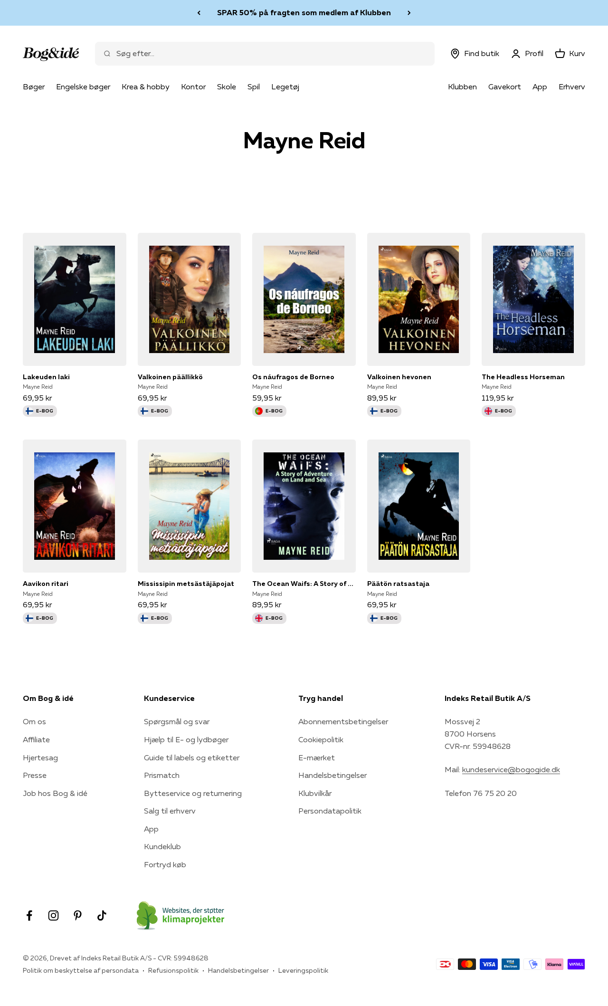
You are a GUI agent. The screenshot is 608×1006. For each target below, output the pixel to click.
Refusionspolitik (173, 970)
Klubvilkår (315, 793)
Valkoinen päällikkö (170, 377)
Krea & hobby (146, 86)
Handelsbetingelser (332, 775)
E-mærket (316, 757)
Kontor (193, 86)
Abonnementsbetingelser (343, 721)
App (539, 86)
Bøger (34, 86)
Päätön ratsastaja (398, 583)
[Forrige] (198, 13)
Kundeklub (162, 846)
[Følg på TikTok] (101, 915)
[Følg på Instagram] (53, 915)
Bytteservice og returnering (193, 793)
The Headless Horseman (523, 377)
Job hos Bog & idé (55, 793)
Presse (35, 775)
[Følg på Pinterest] (77, 915)
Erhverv (572, 86)
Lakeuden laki (46, 377)
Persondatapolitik (329, 810)
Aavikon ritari (45, 583)
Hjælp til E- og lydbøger (186, 739)
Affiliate (36, 739)
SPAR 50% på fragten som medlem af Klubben (304, 12)
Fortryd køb (165, 864)
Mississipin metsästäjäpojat (186, 583)
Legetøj (285, 86)
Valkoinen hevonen (399, 377)
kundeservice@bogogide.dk (511, 769)
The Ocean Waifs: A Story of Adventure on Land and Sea (304, 583)
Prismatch (162, 775)
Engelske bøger (83, 86)
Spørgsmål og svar (176, 721)
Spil (253, 86)
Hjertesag (40, 757)
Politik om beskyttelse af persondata (81, 970)
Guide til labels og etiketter (191, 757)
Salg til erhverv (170, 810)
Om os (34, 721)
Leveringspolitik (303, 970)
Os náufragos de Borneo (293, 377)
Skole (226, 86)
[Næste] (409, 13)
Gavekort (504, 86)
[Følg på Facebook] (29, 915)
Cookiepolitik (320, 739)
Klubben (462, 86)
